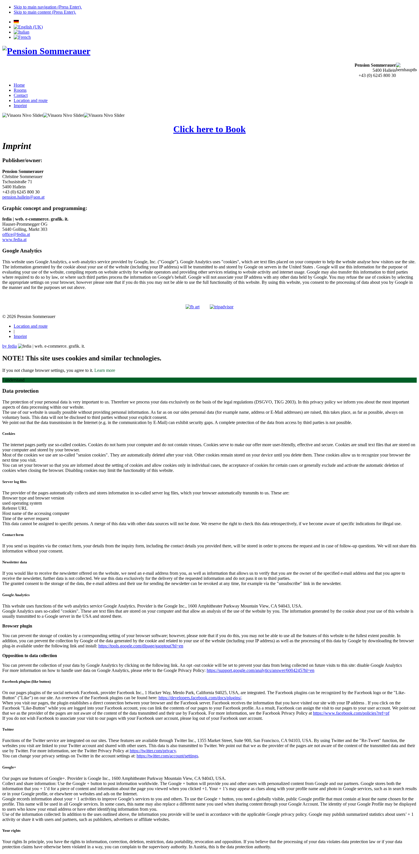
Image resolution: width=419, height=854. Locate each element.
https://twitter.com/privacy (153, 750)
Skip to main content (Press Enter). (45, 12)
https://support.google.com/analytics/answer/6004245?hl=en (260, 670)
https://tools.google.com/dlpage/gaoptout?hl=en (140, 645)
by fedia (9, 346)
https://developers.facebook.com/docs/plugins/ (199, 697)
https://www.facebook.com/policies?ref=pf (351, 713)
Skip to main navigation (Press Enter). (48, 7)
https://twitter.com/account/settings (167, 755)
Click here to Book (209, 129)
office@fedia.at (16, 234)
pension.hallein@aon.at (23, 197)
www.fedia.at (14, 239)
